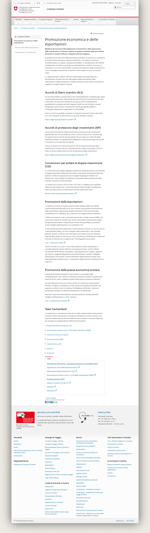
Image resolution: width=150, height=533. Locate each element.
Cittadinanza (80, 504)
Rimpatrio (48, 499)
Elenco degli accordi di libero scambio (59, 120)
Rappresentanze (30, 19)
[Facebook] (46, 402)
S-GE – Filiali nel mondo (54, 243)
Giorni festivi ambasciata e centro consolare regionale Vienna (28, 451)
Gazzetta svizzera (82, 501)
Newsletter (17, 444)
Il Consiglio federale (24, 3)
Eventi (16, 447)
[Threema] (52, 402)
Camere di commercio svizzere (57, 335)
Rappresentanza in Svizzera (54, 502)
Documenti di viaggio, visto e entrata (57, 452)
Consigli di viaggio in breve (54, 444)
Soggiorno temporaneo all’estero (56, 490)
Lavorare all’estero (51, 493)
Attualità (18, 19)
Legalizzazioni (81, 464)
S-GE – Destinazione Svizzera (56, 301)
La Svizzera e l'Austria (107, 19)
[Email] (56, 402)
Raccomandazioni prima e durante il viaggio (57, 448)
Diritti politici (80, 449)
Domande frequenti (51, 456)
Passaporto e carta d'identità (85, 446)
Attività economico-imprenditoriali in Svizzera (119, 455)
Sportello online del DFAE (48, 412)
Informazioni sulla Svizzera (116, 450)
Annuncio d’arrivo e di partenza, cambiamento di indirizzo (87, 442)
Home (16, 28)
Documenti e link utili (52, 471)
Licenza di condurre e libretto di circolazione (86, 453)
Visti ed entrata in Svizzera (87, 20)
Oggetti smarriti (81, 473)
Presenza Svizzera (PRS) (55, 339)
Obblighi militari (81, 477)
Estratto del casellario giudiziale (86, 480)
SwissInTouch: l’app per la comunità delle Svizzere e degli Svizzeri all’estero (90, 514)
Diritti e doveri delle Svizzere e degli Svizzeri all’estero (57, 513)
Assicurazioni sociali (82, 470)
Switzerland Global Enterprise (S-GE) (60, 371)
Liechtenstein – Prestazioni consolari (88, 489)
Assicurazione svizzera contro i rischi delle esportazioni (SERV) (69, 330)
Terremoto (48, 462)
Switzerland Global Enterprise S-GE (59, 326)
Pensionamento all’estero (53, 496)
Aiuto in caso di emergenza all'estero (88, 458)
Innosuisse (50, 353)
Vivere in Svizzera (113, 447)
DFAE (38, 3)
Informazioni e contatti (115, 444)
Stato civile (79, 507)
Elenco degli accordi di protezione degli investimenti (65, 155)
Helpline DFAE (104, 412)
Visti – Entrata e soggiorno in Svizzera (119, 441)
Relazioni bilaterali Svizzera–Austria (119, 464)
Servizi (76, 19)
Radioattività (49, 465)
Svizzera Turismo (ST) (54, 344)
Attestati (79, 467)
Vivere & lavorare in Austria (62, 20)
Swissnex (50, 348)
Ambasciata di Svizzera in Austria (25, 464)
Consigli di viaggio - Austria (54, 441)
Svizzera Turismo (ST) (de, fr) (57, 383)
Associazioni (49, 509)
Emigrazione (49, 486)
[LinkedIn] (50, 402)
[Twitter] (48, 402)
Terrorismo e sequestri (52, 459)
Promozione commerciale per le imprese (89, 510)
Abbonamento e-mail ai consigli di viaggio (59, 475)
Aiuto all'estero (50, 468)
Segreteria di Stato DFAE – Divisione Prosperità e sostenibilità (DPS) (72, 364)
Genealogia (80, 483)
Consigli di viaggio (45, 19)
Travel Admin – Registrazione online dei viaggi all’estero (89, 494)
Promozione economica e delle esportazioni (117, 469)
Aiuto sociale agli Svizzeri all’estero (88, 461)
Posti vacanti (18, 456)
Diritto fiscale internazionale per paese (59, 193)
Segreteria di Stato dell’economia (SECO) (62, 367)
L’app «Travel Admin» (52, 478)
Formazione (111, 476)
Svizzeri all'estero (51, 505)
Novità (16, 441)
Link (47, 359)
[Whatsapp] (54, 402)
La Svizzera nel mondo (53, 3)
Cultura (109, 473)
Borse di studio (81, 486)
